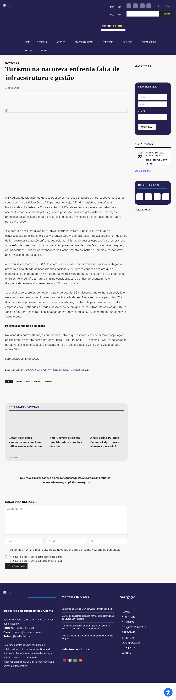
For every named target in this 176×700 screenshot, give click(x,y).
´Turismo (18, 381)
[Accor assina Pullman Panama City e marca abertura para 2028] (107, 424)
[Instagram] (135, 5)
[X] (100, 98)
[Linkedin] (142, 5)
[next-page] (16, 455)
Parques (48, 381)
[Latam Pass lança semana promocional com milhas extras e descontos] (26, 424)
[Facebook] (128, 5)
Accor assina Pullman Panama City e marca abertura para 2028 (104, 442)
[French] (109, 26)
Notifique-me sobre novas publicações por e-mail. (35, 560)
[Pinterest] (108, 98)
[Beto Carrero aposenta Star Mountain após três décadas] (67, 424)
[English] (104, 26)
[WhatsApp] (116, 98)
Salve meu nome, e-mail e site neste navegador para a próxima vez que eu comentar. (65, 549)
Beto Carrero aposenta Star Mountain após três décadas (66, 442)
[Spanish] (120, 26)
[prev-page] (11, 455)
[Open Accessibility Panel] (168, 692)
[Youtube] (148, 5)
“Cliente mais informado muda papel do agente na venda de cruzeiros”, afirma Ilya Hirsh (86, 627)
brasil (28, 381)
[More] (124, 98)
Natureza (38, 381)
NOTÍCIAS (12, 63)
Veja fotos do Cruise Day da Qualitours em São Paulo (88, 609)
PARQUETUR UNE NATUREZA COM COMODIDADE (56, 369)
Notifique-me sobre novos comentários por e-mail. (36, 556)
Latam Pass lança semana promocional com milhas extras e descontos (25, 442)
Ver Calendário (143, 170)
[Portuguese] (114, 26)
